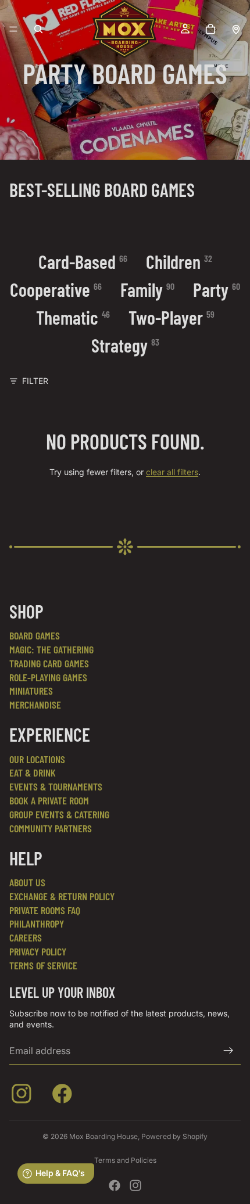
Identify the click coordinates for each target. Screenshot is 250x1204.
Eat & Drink (32, 772)
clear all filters (172, 472)
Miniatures (31, 690)
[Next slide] (227, 214)
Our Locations (37, 759)
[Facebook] (115, 1185)
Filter (35, 381)
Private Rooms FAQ (44, 910)
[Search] (38, 29)
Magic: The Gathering (51, 649)
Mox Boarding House (103, 1136)
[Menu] (13, 29)
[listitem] (23, 1095)
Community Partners (50, 828)
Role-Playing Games (48, 677)
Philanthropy (36, 923)
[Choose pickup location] (236, 29)
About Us (27, 882)
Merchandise (35, 704)
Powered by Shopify (174, 1136)
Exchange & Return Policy (62, 896)
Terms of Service (43, 965)
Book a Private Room (49, 800)
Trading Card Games (49, 663)
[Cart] (210, 29)
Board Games (34, 635)
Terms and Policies (125, 1160)
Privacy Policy (37, 951)
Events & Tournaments (55, 786)
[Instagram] (135, 1185)
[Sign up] (228, 1050)
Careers (25, 937)
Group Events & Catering (59, 814)
